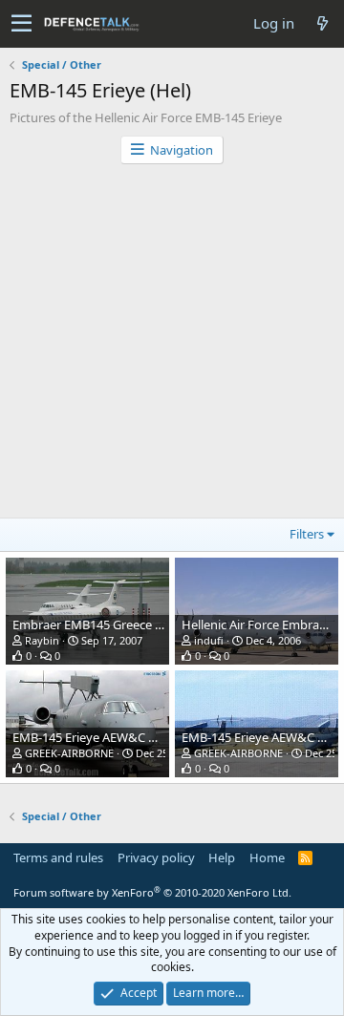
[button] (21, 24)
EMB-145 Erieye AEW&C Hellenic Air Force (129, 737)
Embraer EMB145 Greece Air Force (108, 624)
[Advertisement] (172, 346)
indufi (209, 640)
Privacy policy (156, 857)
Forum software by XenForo (152, 892)
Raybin (42, 640)
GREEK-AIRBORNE (69, 753)
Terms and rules (58, 857)
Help (221, 857)
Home (267, 857)
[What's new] (322, 23)
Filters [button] (307, 533)
